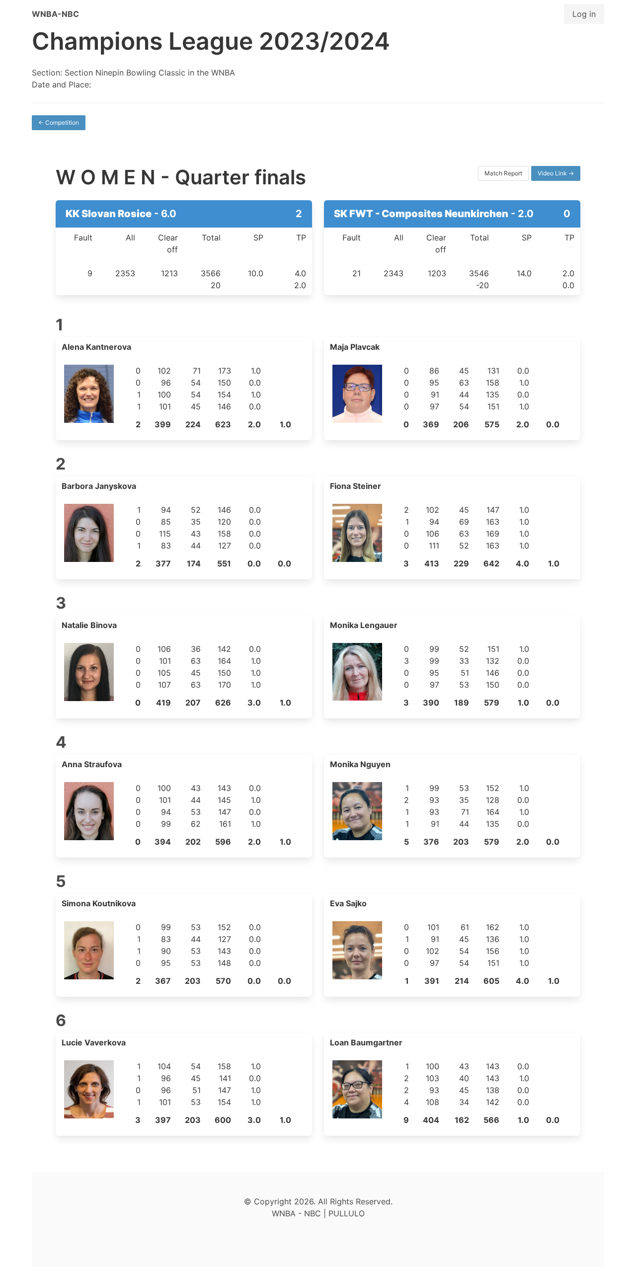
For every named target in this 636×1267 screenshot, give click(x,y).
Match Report (503, 173)
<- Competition (58, 122)
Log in (584, 14)
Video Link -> (556, 173)
